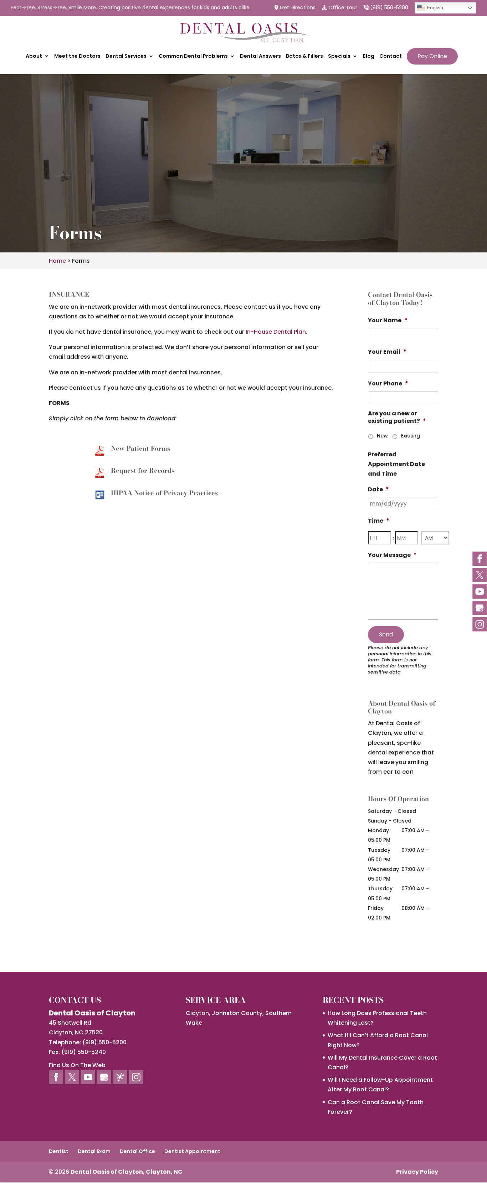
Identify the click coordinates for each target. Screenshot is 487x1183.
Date (378, 489)
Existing (410, 435)
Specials (339, 56)
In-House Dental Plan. (276, 332)
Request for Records (142, 470)
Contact (390, 56)
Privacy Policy (417, 1172)
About (34, 56)
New (382, 435)
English (434, 7)
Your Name (387, 320)
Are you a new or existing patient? (397, 417)
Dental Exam (94, 1151)
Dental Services (126, 56)
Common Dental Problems (193, 56)
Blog (368, 56)
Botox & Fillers (304, 56)
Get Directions (297, 8)
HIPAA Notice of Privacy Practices (164, 493)
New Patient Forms (140, 448)
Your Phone (388, 384)
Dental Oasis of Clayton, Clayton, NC (127, 1172)
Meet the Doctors (77, 56)
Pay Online (432, 56)
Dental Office (137, 1151)
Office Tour (342, 8)
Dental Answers (260, 56)
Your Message (392, 555)
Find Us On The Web (77, 1065)
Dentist (58, 1151)
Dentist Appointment (192, 1151)
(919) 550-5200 (388, 8)
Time (378, 521)
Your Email (387, 352)
